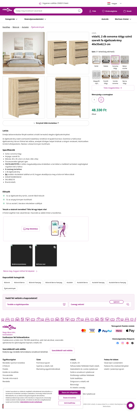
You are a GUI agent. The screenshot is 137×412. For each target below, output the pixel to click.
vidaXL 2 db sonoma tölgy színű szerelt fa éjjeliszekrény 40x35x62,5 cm (112, 40)
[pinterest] (127, 343)
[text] (99, 110)
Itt (6, 174)
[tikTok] (132, 343)
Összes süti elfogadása (69, 392)
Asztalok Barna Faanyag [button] (117, 282)
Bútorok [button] (7, 282)
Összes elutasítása (69, 398)
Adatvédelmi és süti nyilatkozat (31, 402)
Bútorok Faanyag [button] (35, 282)
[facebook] (118, 343)
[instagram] (122, 343)
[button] (22, 255)
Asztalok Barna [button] (82, 282)
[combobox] (48, 11)
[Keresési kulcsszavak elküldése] (79, 10)
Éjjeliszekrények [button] (10, 288)
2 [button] (101, 99)
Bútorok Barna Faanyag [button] (53, 282)
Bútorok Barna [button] (19, 282)
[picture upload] (58, 228)
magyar (114, 3)
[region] (43, 398)
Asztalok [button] (70, 282)
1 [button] (94, 99)
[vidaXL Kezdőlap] (7, 9)
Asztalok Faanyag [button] (98, 282)
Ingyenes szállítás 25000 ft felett (55, 3)
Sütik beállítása (76, 378)
